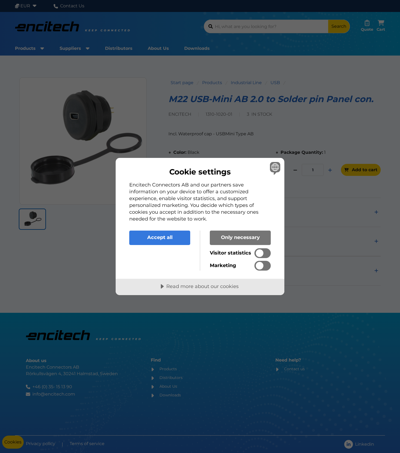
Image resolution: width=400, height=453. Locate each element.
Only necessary (240, 237)
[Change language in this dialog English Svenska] (274, 168)
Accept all (160, 237)
